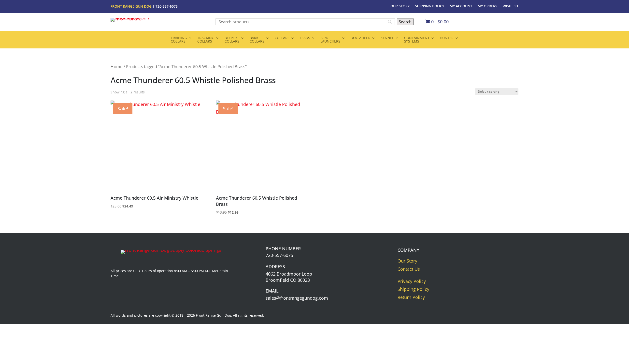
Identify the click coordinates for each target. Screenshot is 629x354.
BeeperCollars (232, 40)
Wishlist (510, 6)
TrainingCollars (179, 40)
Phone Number (283, 248)
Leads (305, 38)
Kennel (387, 38)
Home (117, 66)
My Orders (487, 6)
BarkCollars (257, 40)
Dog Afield (360, 38)
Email (272, 291)
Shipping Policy (429, 6)
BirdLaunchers (330, 40)
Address (275, 266)
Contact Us (409, 269)
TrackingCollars (205, 40)
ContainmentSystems (416, 40)
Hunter (447, 38)
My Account (461, 6)
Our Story (400, 6)
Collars (282, 38)
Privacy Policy (412, 281)
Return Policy (411, 297)
